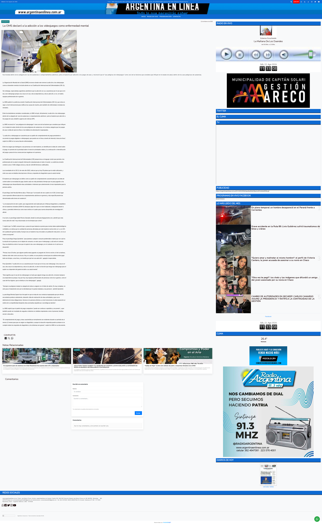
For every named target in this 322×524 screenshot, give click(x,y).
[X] (304, 1)
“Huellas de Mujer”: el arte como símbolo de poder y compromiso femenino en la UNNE (170, 366)
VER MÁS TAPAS (268, 487)
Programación (165, 17)
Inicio (143, 17)
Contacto (177, 17)
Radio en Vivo (152, 17)
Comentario (75, 395)
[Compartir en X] (9, 338)
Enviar (138, 413)
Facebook (268, 316)
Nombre (75, 388)
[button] (291, 1)
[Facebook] (308, 1)
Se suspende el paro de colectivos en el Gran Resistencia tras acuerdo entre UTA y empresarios (31, 366)
